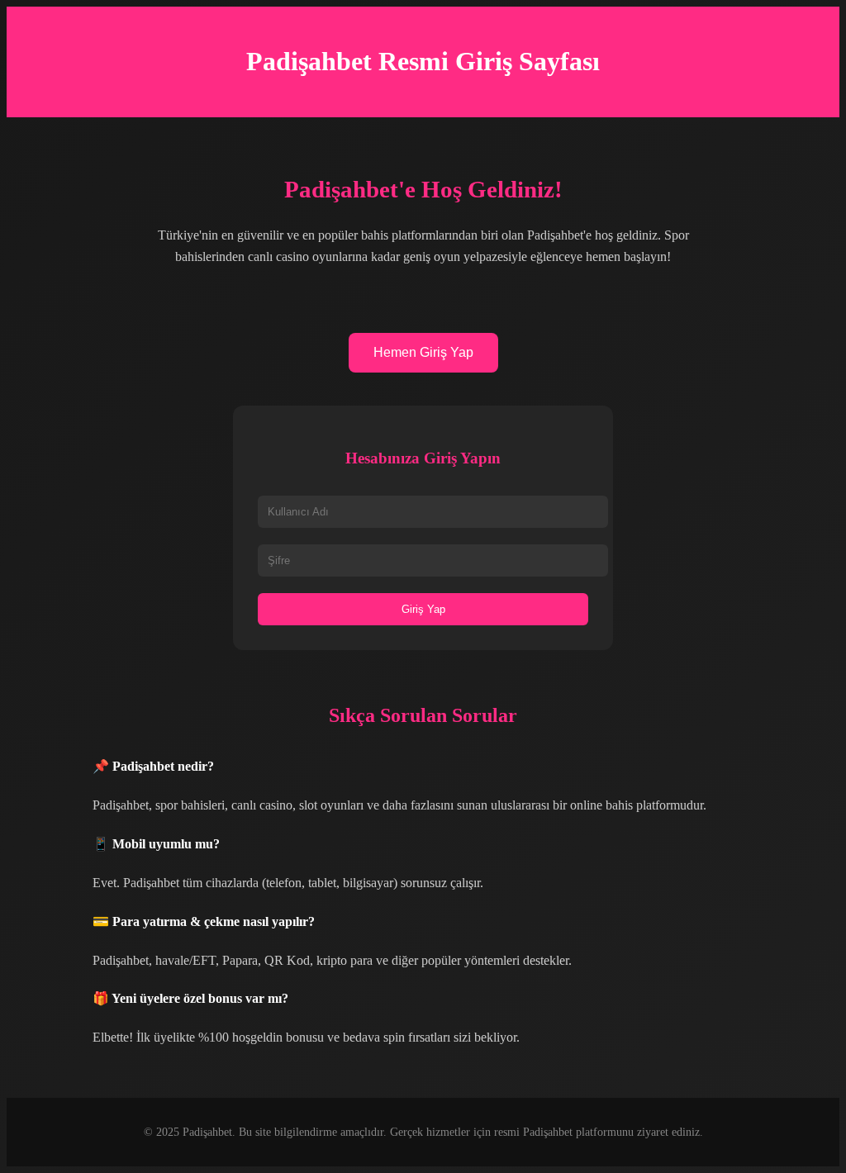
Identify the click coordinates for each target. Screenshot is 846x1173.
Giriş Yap (423, 609)
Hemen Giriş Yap (423, 352)
